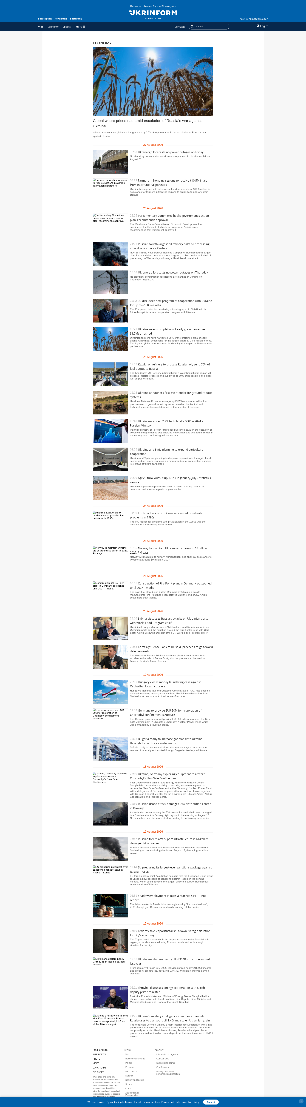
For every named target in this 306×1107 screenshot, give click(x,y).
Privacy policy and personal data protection (168, 1072)
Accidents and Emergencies (132, 1094)
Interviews (99, 1054)
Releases (98, 1072)
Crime (128, 1088)
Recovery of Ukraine (135, 1058)
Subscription (45, 18)
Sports (67, 26)
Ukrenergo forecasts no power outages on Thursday (173, 272)
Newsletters (61, 18)
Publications (100, 1050)
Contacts (180, 26)
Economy (52, 26)
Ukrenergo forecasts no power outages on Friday (170, 152)
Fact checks (131, 1071)
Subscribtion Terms (165, 1063)
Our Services (162, 1067)
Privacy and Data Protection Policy (180, 1102)
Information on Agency (167, 1054)
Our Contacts (162, 1058)
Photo (96, 1059)
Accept (211, 1102)
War (40, 26)
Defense (129, 1076)
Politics (128, 1063)
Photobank (76, 18)
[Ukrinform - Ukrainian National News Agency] (153, 12)
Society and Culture (134, 1080)
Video (96, 1063)
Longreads (99, 1068)
